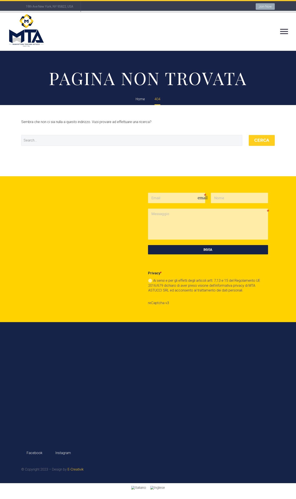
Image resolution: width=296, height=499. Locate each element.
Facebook (34, 453)
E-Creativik (76, 469)
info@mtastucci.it (246, 407)
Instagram (62, 453)
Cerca (261, 140)
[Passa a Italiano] (138, 488)
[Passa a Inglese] (157, 488)
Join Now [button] (265, 6)
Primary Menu (284, 31)
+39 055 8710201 (159, 407)
